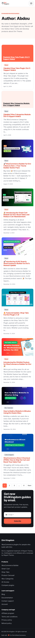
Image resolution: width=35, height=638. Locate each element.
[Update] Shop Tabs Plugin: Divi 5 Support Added (17, 69)
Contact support (8, 601)
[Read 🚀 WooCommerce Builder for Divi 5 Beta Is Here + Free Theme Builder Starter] (17, 148)
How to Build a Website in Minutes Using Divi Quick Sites (17, 412)
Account (5, 604)
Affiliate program (8, 613)
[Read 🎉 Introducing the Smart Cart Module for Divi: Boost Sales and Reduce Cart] (17, 197)
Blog (3, 594)
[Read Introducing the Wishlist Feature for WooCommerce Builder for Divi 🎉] (17, 347)
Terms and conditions (9, 617)
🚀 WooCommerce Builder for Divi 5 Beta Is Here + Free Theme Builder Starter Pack (17, 166)
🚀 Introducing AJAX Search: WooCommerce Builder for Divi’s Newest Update (17, 263)
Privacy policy (7, 620)
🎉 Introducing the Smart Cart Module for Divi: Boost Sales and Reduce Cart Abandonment (16, 215)
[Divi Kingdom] (5, 3)
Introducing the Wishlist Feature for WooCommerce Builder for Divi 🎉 (17, 364)
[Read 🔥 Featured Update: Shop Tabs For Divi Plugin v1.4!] (17, 297)
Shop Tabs (5, 572)
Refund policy (7, 623)
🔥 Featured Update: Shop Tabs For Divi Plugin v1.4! (16, 314)
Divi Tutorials (9, 408)
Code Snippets (9, 454)
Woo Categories (7, 579)
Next (29, 485)
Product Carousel (8, 575)
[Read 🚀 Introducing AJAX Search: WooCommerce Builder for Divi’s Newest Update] (17, 246)
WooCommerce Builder (10, 565)
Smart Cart (6, 569)
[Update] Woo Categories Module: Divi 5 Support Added (17, 115)
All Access (5, 582)
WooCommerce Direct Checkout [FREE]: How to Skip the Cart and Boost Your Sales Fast (17, 460)
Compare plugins (8, 585)
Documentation (7, 598)
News (6, 65)
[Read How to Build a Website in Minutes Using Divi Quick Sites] (17, 396)
